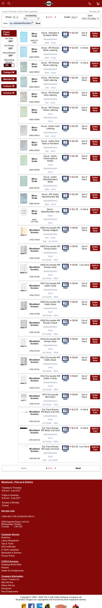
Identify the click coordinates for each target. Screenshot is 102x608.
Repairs (5, 567)
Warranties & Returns (11, 553)
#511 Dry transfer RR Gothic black (50, 358)
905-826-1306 (8, 511)
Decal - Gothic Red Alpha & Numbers (50, 142)
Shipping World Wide (11, 564)
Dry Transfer (53, 241)
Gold (47, 88)
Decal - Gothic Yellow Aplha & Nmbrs (50, 158)
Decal (53, 43)
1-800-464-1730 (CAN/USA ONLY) (17, 516)
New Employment (9, 591)
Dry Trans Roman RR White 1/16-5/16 (50, 429)
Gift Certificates (8, 547)
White (47, 43)
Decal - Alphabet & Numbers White (50, 34)
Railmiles (5, 537)
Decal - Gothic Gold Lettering (50, 127)
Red (46, 103)
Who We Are (7, 582)
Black (47, 73)
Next (78, 468)
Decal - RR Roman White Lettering (50, 49)
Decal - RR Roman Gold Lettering (50, 79)
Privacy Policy (8, 556)
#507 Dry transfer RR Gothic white (50, 284)
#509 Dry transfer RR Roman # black (50, 321)
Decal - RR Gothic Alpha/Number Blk (50, 195)
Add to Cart (95, 49)
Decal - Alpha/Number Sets (50, 210)
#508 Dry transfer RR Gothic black (50, 303)
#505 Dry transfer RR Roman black (50, 247)
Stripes (50, 216)
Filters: (5, 23)
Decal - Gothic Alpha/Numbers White (50, 179)
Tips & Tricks (7, 543)
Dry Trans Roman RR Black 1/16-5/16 (50, 410)
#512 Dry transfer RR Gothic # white (50, 377)
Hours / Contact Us (10, 579)
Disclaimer (6, 588)
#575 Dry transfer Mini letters (50, 395)
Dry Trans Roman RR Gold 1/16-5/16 (50, 447)
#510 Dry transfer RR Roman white (50, 340)
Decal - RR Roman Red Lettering (50, 94)
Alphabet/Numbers (22, 23)
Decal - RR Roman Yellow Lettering (50, 109)
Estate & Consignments (12, 570)
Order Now (95, 34)
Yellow (50, 114)
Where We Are (8, 585)
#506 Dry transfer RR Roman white (50, 266)
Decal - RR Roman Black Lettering (50, 64)
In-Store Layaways (10, 550)
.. (53, 17)
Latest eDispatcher (10, 540)
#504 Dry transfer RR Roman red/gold (50, 229)
